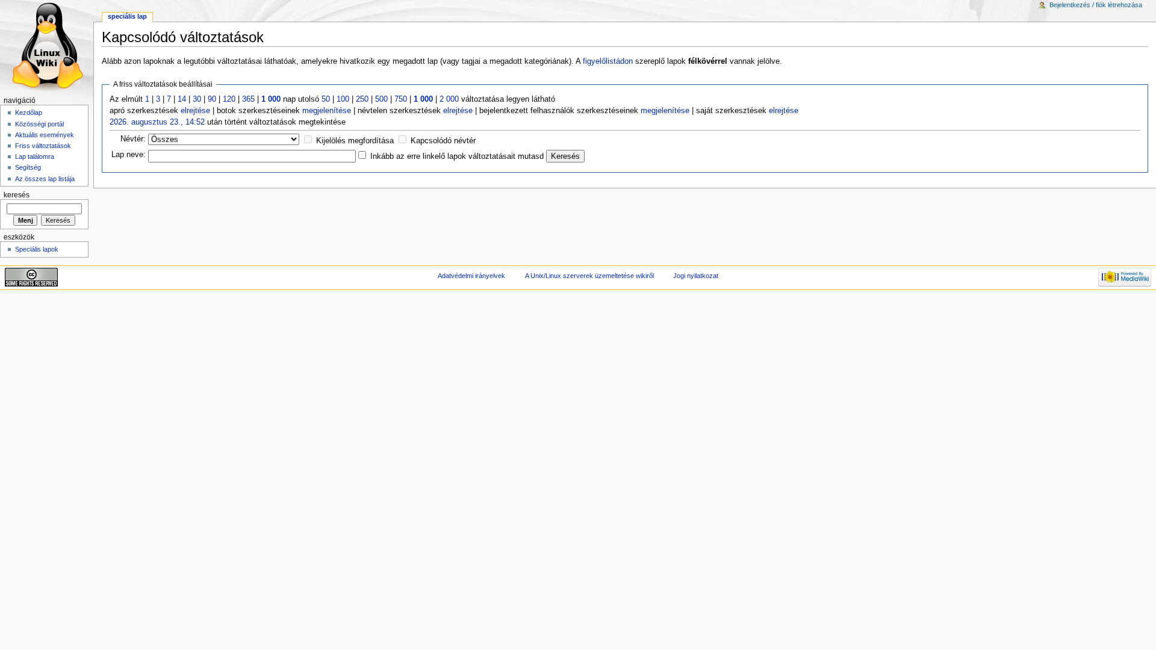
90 (212, 99)
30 (197, 99)
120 (229, 99)
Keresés (17, 195)
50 (326, 99)
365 (248, 99)
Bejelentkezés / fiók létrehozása (1095, 4)
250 (362, 99)
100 (343, 99)
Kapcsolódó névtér (443, 141)
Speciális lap (127, 16)
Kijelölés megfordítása (355, 141)
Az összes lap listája (45, 178)
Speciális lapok (36, 249)
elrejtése (195, 111)
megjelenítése (326, 111)
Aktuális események (44, 134)
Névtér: (133, 139)
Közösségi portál (39, 124)
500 (381, 99)
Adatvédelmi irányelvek (471, 275)
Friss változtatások (43, 145)
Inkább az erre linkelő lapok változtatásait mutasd (457, 156)
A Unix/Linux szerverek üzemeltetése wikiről (589, 275)
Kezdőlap (28, 112)
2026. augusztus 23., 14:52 (157, 122)
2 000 (449, 99)
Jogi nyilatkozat (695, 275)
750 (400, 99)
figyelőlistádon (608, 61)
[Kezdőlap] (46, 46)
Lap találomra (34, 156)
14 (182, 99)
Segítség (28, 167)
